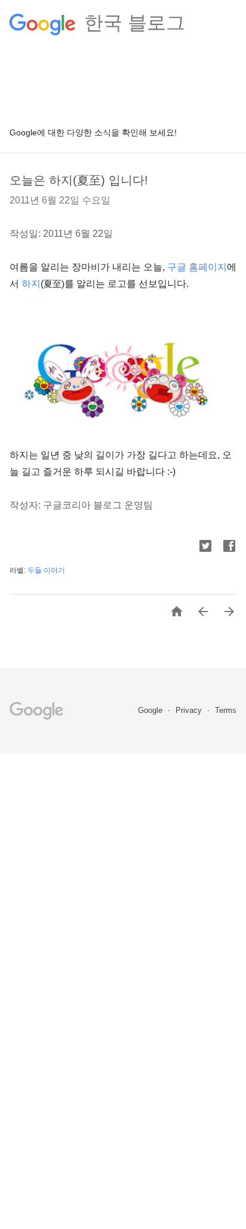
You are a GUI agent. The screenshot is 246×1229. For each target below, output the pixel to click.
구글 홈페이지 (197, 267)
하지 (31, 284)
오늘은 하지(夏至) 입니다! (79, 180)
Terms (225, 710)
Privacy (190, 710)
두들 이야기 (46, 570)
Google (151, 710)
